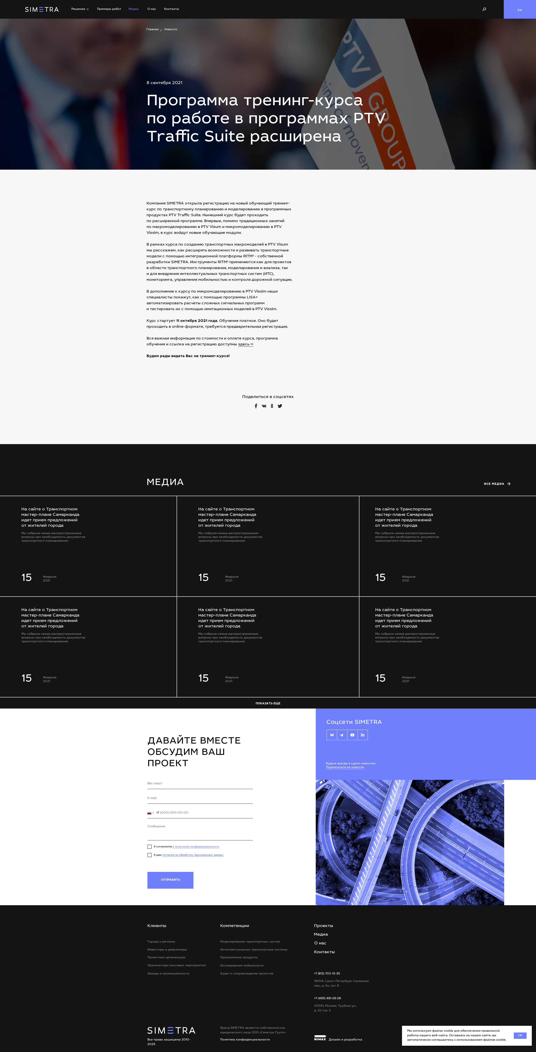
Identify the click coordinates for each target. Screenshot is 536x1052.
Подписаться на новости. (345, 767)
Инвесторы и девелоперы (167, 949)
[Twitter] (279, 406)
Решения (78, 9)
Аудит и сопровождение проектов (246, 973)
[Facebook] (256, 406)
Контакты (171, 9)
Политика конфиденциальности (245, 1039)
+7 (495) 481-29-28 (327, 998)
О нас (151, 9)
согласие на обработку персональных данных (192, 855)
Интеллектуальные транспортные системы (253, 949)
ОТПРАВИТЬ (170, 880)
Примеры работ (109, 9)
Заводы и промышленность (168, 973)
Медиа (134, 9)
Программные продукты (239, 957)
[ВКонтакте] (264, 406)
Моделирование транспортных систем (250, 941)
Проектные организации (166, 957)
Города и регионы (161, 941)
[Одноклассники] (272, 406)
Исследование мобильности (242, 965)
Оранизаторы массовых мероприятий (176, 965)
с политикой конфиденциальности (196, 846)
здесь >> (245, 344)
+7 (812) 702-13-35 (327, 973)
